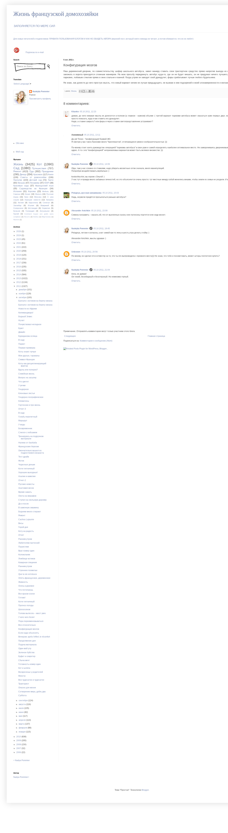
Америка (49, 200)
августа (22, 704)
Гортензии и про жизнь (29, 405)
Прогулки (17, 180)
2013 (19, 278)
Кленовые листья (26, 393)
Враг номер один (26, 551)
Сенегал (46, 203)
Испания (17, 191)
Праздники (47, 171)
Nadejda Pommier (79, 164)
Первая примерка (26, 348)
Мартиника (46, 217)
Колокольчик (24, 554)
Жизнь (74, 91)
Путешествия (39, 168)
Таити (50, 180)
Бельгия (16, 211)
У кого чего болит (26, 617)
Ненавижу (34, 183)
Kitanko (75, 111)
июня (21, 712)
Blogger (145, 790)
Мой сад (20, 152)
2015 (19, 270)
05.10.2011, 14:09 (101, 164)
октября (23, 297)
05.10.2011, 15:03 (110, 193)
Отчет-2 (22, 480)
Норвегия (46, 208)
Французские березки (28, 446)
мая (21, 716)
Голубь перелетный (27, 417)
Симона (16, 194)
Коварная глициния (27, 562)
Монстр (22, 676)
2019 (19, 255)
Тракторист (23, 684)
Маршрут (22, 420)
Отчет (21, 535)
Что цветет (23, 381)
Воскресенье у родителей (30, 672)
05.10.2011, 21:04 (101, 270)
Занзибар (17, 205)
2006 (19, 752)
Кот (39, 164)
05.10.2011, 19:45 (101, 228)
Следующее (70, 336)
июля (21, 708)
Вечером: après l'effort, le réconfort (34, 637)
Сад (16, 168)
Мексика (37, 197)
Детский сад (35, 180)
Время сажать (25, 492)
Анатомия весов (26, 488)
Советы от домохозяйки (33, 177)
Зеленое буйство (26, 652)
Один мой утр (24, 648)
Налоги (16, 220)
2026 (19, 231)
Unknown (75, 252)
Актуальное (45, 211)
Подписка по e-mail (35, 52)
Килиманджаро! (25, 313)
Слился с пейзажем (27, 432)
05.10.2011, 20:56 (89, 252)
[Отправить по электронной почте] (80, 91)
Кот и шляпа (24, 668)
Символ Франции (26, 359)
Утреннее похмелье (27, 570)
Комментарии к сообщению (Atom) (96, 341)
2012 (19, 282)
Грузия (16, 214)
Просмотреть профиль (40, 99)
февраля (23, 728)
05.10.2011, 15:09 (99, 210)
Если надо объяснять (28, 633)
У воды (21, 424)
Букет (21, 328)
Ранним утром (25, 539)
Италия (31, 205)
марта (22, 724)
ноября (22, 293)
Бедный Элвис (25, 316)
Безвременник (25, 428)
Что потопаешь (25, 590)
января (22, 732)
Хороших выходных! (28, 472)
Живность (23, 582)
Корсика (32, 191)
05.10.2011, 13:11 (92, 135)
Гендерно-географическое (30, 397)
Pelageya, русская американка (86, 193)
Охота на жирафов (27, 496)
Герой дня (23, 527)
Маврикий (45, 205)
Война (36, 217)
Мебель (45, 191)
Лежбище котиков (26, 558)
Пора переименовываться (30, 621)
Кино (26, 197)
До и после (23, 504)
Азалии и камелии (27, 476)
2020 (19, 251)
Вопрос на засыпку (27, 377)
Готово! (21, 597)
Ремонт (17, 171)
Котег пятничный (26, 468)
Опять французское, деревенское (34, 578)
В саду (21, 340)
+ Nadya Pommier (21, 760)
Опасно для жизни (27, 687)
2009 (19, 740)
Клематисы (23, 401)
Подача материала (27, 644)
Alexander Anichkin (80, 210)
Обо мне (20, 143)
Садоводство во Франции (33, 188)
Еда (32, 171)
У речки (22, 385)
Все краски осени (26, 594)
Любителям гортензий (29, 543)
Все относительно (27, 625)
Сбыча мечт (24, 660)
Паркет (21, 344)
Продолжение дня (27, 641)
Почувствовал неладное (29, 324)
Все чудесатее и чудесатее (31, 680)
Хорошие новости (32, 200)
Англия (21, 203)
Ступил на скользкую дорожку (32, 500)
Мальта (38, 194)
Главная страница (156, 336)
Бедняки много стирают (29, 511)
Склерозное (18, 208)
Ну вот (21, 320)
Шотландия (32, 208)
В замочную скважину (28, 507)
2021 (19, 247)
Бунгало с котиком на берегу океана (35, 301)
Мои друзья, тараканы (29, 356)
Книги (50, 174)
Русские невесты (26, 484)
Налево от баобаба (27, 443)
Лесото (27, 217)
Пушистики (23, 547)
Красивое (37, 174)
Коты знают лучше (27, 351)
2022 (19, 243)
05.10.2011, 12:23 (88, 111)
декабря (23, 289)
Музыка (21, 183)
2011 (19, 286)
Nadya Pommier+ (21, 777)
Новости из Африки (27, 309)
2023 (19, 239)
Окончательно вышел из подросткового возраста (31, 451)
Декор (23, 174)
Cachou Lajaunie (26, 519)
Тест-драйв (23, 457)
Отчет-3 (22, 409)
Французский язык (44, 186)
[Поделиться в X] (86, 91)
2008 (19, 744)
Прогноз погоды (26, 605)
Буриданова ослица (27, 336)
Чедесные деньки (26, 464)
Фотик (21, 461)
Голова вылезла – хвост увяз (32, 613)
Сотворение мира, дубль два (32, 691)
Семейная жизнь (26, 374)
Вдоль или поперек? (28, 370)
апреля (22, 720)
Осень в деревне (26, 586)
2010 (19, 736)
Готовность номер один (29, 664)
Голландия (30, 211)
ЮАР (46, 183)
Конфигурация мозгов (28, 629)
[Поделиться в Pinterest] (93, 91)
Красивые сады (21, 186)
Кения (27, 194)
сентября (23, 700)
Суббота (22, 695)
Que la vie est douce (27, 574)
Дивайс (21, 332)
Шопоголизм (24, 609)
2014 (19, 274)
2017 (19, 262)
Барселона (33, 203)
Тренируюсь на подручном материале (30, 437)
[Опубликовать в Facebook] (90, 91)
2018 (19, 259)
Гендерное (23, 389)
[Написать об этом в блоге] (83, 91)
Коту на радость (26, 531)
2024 (19, 235)
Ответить (75, 125)
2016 (19, 267)
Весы (20, 523)
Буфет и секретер (26, 656)
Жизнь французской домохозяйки (55, 14)
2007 (19, 748)
